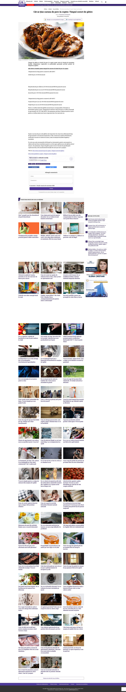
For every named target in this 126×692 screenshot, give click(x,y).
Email (69, 167)
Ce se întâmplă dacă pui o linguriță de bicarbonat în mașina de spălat (51, 360)
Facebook (35, 167)
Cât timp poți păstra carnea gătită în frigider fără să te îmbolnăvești (73, 526)
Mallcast (64, 2)
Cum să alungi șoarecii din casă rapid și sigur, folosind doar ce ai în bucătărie (51, 421)
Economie (56, 1)
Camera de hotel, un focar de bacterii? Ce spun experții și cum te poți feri (73, 649)
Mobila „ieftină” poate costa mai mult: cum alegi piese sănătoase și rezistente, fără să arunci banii (51, 237)
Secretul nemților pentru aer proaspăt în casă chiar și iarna (72, 296)
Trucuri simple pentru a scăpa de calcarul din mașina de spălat (28, 482)
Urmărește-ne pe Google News (74, 19)
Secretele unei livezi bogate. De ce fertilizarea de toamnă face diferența (28, 588)
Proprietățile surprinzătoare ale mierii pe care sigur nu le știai (50, 546)
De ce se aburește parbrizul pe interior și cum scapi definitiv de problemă (51, 526)
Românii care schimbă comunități (79, 1)
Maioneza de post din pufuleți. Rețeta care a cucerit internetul (27, 526)
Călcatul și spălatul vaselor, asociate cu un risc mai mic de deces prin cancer (27, 276)
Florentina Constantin (64, 14)
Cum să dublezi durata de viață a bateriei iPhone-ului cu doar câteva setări (73, 588)
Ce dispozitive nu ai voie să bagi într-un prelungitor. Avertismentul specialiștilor (28, 360)
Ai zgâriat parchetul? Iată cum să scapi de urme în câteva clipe (51, 607)
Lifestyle (50, 9)
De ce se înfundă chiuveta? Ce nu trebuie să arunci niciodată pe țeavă (51, 588)
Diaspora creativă (64, 1)
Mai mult (71, 2)
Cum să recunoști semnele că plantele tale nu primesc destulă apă (50, 671)
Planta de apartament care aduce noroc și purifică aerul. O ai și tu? (28, 441)
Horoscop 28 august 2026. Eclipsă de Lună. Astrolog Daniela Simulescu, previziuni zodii (53, 5)
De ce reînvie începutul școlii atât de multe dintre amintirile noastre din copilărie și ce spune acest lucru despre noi (51, 483)
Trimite (51, 188)
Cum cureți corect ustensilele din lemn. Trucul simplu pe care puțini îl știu (28, 401)
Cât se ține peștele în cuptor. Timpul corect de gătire (42, 153)
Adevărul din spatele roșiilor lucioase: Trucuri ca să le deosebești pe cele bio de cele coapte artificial (72, 483)
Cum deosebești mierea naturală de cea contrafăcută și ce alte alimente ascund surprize (73, 608)
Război (41, 1)
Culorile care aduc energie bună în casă (28, 296)
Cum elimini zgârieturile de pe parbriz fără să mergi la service (50, 628)
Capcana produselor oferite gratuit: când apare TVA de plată (73, 420)
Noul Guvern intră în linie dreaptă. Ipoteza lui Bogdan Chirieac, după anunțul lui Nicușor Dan (96, 220)
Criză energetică (48, 1)
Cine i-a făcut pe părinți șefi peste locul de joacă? (51, 400)
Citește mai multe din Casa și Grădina (51, 678)
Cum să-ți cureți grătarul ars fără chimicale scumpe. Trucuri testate (28, 567)
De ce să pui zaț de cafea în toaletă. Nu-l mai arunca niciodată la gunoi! (49, 380)
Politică (36, 1)
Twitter (52, 167)
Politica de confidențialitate (42, 684)
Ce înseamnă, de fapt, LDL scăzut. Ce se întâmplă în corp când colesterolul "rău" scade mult (28, 462)
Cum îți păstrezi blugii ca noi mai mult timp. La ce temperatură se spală (51, 441)
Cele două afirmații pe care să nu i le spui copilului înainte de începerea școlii (51, 567)
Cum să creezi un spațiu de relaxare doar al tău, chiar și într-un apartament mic (51, 276)
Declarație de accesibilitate (82, 684)
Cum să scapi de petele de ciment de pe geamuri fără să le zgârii (73, 567)
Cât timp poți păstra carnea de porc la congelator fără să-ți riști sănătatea (28, 649)
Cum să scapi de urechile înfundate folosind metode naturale (49, 504)
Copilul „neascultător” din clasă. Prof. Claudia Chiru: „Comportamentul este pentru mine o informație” (50, 298)
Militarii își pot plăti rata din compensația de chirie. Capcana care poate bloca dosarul (73, 216)
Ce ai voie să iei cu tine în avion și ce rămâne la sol (51, 461)
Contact (72, 684)
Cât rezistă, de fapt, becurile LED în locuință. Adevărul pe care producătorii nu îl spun (51, 338)
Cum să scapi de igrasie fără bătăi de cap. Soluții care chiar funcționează (28, 421)
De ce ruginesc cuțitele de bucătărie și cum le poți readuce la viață (28, 338)
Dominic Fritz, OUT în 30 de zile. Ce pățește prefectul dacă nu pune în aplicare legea (97, 227)
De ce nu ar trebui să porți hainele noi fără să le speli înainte (73, 441)
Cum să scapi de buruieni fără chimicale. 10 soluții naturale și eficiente (72, 380)
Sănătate (91, 1)
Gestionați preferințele (64, 684)
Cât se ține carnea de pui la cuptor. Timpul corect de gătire (48, 150)
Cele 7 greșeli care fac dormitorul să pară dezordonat (28, 216)
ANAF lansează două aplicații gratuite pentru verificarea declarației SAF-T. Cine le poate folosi (72, 339)
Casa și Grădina (56, 9)
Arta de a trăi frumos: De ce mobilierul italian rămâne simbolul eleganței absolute (71, 276)
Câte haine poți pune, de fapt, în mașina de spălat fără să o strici (73, 628)
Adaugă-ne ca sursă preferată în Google (55, 19)
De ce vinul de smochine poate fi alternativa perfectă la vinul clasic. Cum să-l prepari (28, 671)
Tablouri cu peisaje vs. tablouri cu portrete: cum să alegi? (73, 236)
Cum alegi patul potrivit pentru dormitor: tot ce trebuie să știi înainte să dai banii (50, 216)
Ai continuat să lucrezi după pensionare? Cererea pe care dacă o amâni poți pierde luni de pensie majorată (73, 505)
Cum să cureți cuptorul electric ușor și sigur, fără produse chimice (27, 504)
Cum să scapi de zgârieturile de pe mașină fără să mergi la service (72, 547)
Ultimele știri (29, 1)
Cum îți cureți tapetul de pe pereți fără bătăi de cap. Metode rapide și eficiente (73, 401)
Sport (52, 2)
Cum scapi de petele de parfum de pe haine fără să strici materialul (73, 461)
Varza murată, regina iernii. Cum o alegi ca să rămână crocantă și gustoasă (73, 360)
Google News (43, 160)
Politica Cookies (53, 684)
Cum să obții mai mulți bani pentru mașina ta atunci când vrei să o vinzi (27, 628)
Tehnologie (58, 2)
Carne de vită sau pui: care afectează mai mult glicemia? (27, 546)
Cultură (97, 1)
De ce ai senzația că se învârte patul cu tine (27, 380)
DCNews (21, 4)
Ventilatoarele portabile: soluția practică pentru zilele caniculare (28, 236)
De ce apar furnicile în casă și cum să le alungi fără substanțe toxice (28, 608)
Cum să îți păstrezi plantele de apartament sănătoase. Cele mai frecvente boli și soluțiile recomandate (50, 650)
